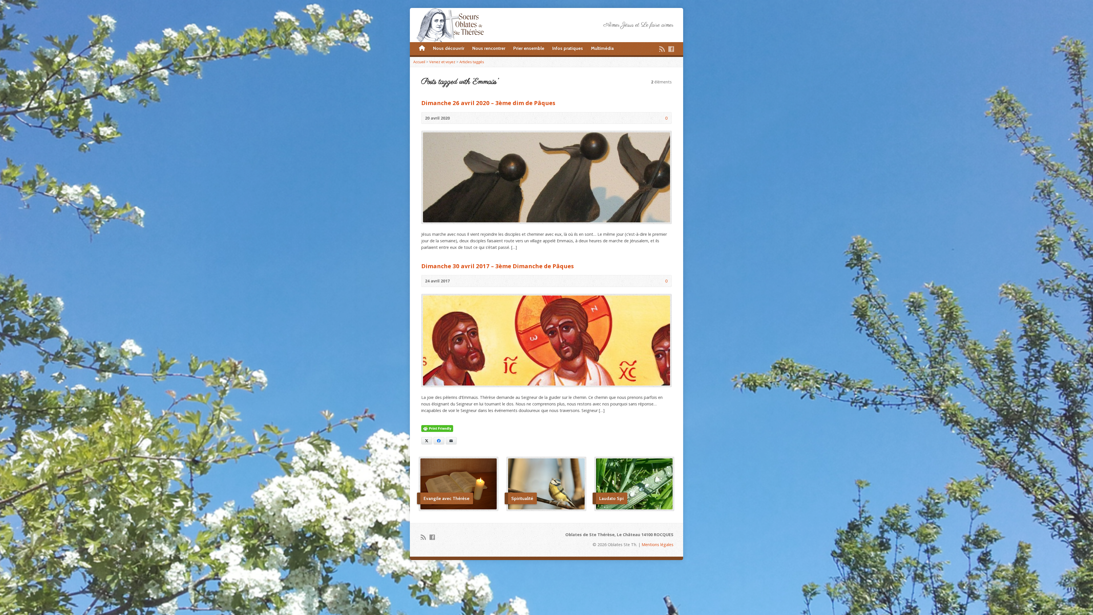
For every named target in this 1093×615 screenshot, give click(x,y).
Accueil (419, 61)
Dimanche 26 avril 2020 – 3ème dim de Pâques (488, 103)
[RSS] (662, 49)
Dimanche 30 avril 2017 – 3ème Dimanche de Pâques (497, 266)
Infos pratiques (567, 48)
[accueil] (422, 48)
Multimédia (602, 48)
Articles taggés (471, 61)
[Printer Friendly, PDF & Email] (437, 428)
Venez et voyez (442, 61)
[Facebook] (671, 49)
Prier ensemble (528, 48)
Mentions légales (657, 544)
